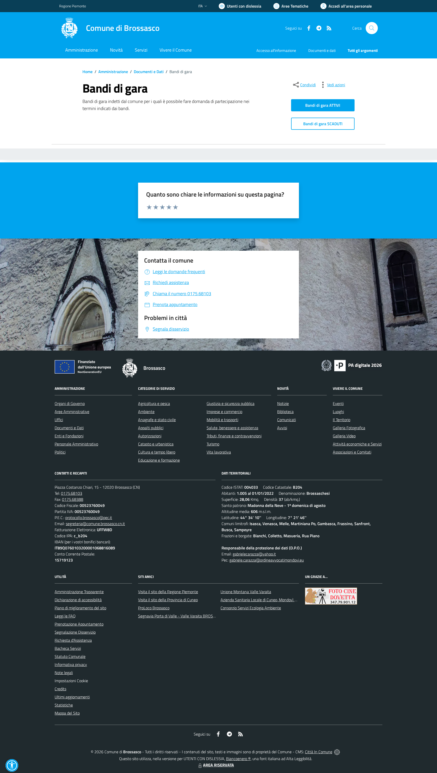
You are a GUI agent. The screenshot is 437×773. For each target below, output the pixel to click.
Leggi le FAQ (65, 616)
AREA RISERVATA (218, 765)
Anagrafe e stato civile (157, 420)
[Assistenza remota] (337, 752)
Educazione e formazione (159, 460)
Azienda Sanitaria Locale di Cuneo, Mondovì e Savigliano (268, 600)
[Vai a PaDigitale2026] (351, 365)
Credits (60, 689)
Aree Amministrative (72, 412)
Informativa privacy (71, 664)
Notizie (283, 403)
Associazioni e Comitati (352, 452)
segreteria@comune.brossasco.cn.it (95, 524)
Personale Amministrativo (76, 444)
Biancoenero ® (238, 759)
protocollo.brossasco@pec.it (88, 517)
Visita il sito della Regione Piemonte (168, 592)
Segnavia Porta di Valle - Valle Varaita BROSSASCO (181, 616)
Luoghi (338, 412)
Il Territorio (341, 420)
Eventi (338, 403)
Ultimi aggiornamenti (72, 697)
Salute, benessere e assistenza (232, 428)
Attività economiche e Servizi (357, 444)
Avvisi (282, 428)
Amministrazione (113, 72)
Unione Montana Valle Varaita (246, 592)
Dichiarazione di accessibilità (78, 600)
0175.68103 (71, 493)
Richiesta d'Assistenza (73, 640)
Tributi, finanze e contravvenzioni (234, 436)
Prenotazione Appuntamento (79, 624)
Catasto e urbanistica (155, 444)
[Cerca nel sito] (372, 28)
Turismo (213, 444)
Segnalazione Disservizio (75, 632)
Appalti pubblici (150, 428)
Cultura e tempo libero (156, 452)
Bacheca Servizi (68, 648)
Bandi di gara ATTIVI (322, 105)
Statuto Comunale (70, 656)
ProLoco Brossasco (153, 608)
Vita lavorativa (219, 452)
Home (87, 72)
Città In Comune (318, 752)
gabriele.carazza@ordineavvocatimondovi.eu (266, 560)
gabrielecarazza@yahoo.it (254, 554)
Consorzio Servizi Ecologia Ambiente (251, 608)
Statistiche (64, 705)
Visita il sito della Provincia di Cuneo (168, 600)
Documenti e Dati (149, 72)
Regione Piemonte (72, 6)
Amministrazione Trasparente (79, 592)
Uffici (59, 420)
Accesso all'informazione (276, 50)
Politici (60, 452)
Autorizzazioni (149, 436)
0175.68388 (72, 499)
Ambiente (146, 412)
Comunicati (286, 420)
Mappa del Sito (67, 713)
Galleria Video (344, 436)
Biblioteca (285, 412)
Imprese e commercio (224, 412)
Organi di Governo (70, 403)
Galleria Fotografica (349, 428)
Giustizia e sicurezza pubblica (230, 403)
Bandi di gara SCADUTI (322, 124)
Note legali (64, 673)
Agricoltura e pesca (154, 403)
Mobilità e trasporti (222, 420)
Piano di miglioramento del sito (80, 608)
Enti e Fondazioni (69, 436)
